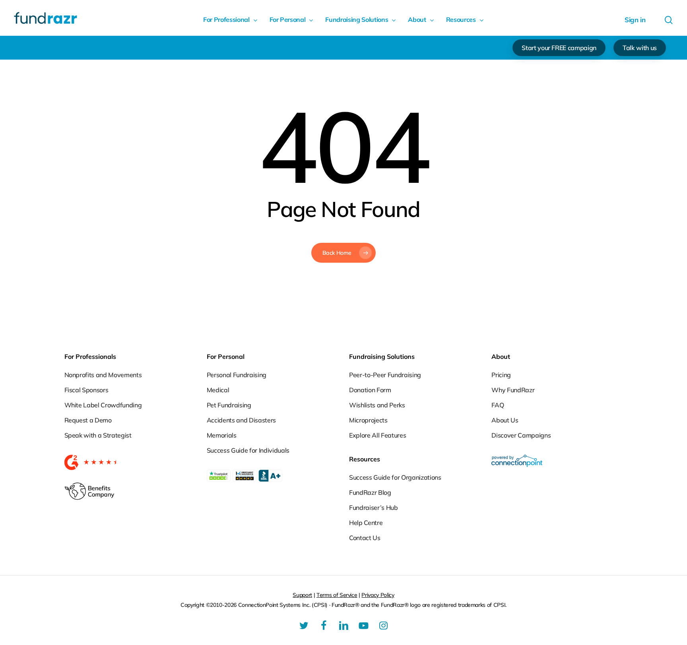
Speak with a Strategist (98, 435)
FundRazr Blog (370, 492)
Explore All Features (377, 435)
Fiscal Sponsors (86, 390)
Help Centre (365, 523)
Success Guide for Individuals (248, 450)
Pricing (501, 375)
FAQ (497, 405)
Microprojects (368, 420)
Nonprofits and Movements (103, 375)
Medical (218, 390)
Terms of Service (336, 595)
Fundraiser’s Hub (373, 507)
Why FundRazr (512, 390)
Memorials (222, 435)
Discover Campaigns (521, 435)
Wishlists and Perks (377, 405)
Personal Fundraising (236, 375)
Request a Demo (88, 420)
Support (302, 595)
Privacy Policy (377, 595)
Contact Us (364, 538)
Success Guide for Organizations (395, 477)
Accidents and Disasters (241, 420)
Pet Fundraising (229, 405)
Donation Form (370, 390)
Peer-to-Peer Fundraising (385, 375)
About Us (504, 420)
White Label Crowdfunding (103, 405)
